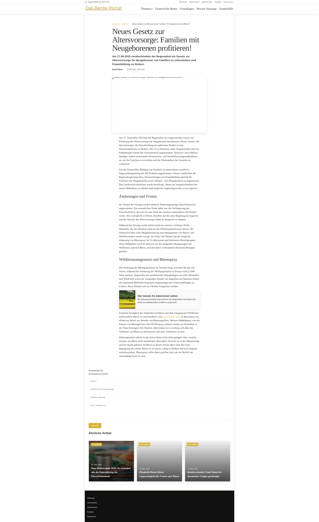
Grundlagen (187, 8)
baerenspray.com (171, 316)
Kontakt (218, 2)
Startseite (116, 24)
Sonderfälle (226, 8)
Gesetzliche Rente (166, 8)
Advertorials (194, 2)
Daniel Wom (117, 69)
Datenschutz (207, 2)
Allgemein (126, 24)
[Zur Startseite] (103, 10)
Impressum (228, 2)
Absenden (95, 426)
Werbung (183, 2)
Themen (146, 8)
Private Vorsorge (207, 8)
